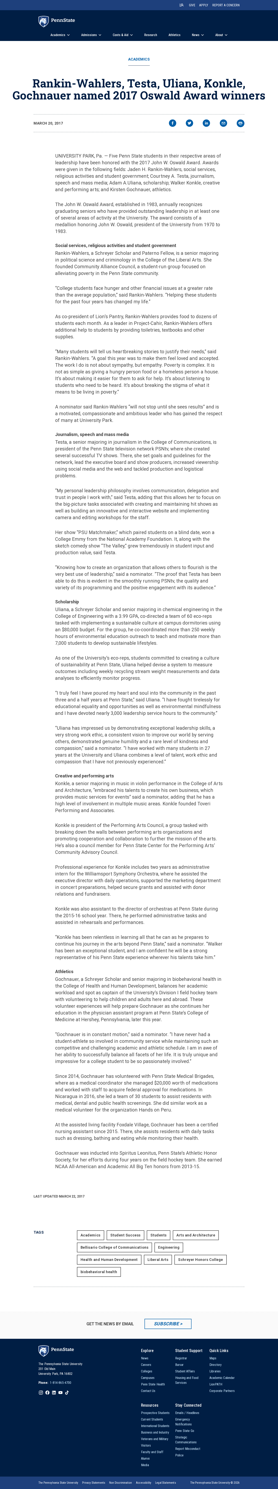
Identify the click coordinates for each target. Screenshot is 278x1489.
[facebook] (172, 123)
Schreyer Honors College (200, 1259)
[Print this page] (240, 123)
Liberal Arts (158, 1259)
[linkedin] (206, 123)
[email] (223, 123)
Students (158, 1235)
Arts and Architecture (195, 1235)
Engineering (168, 1247)
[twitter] (189, 123)
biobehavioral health (99, 1272)
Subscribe (166, 1323)
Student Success (125, 1235)
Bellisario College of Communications (114, 1247)
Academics (139, 59)
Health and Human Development (109, 1259)
